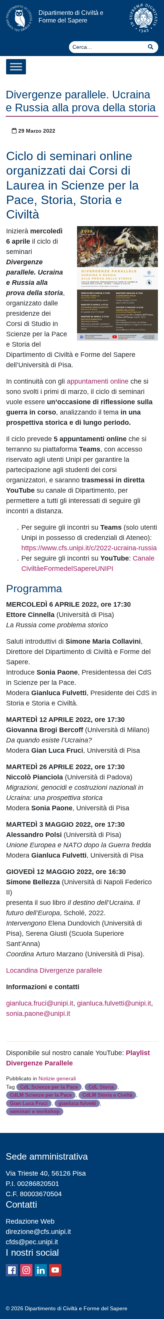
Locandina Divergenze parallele (54, 970)
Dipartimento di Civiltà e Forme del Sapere (71, 16)
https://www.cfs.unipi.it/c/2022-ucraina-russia (89, 548)
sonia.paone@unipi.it (38, 1013)
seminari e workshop (34, 1111)
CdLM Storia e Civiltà (107, 1095)
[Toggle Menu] (16, 66)
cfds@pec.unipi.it (32, 1242)
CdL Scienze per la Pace (49, 1087)
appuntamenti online (98, 381)
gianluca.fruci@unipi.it (39, 1003)
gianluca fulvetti (77, 1103)
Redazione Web (30, 1221)
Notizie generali (57, 1078)
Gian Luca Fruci (29, 1103)
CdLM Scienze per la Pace (41, 1095)
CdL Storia (101, 1087)
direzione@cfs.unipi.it (38, 1231)
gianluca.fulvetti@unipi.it (114, 1003)
